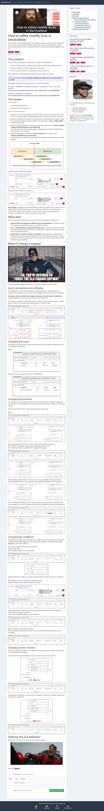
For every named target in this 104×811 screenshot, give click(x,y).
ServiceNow (37, 2)
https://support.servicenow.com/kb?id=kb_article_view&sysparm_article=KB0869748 (34, 90)
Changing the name (81, 21)
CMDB (78, 62)
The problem (76, 12)
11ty (64, 803)
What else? (75, 16)
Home (15, 2)
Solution (17, 51)
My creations (29, 2)
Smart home (46, 2)
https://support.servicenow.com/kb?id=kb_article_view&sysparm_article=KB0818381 (34, 95)
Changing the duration (82, 23)
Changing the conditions (82, 25)
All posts (20, 2)
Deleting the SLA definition (80, 29)
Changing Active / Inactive (83, 27)
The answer (76, 14)
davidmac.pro (6, 2)
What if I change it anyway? (80, 18)
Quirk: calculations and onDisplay (85, 20)
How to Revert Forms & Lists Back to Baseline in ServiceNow (81, 40)
